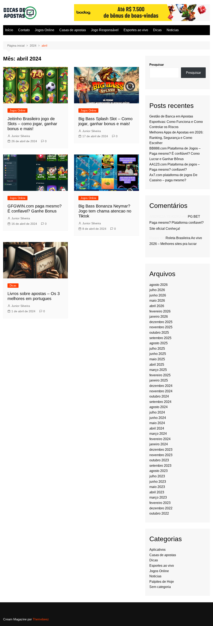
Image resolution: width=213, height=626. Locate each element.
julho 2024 (157, 412)
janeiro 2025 (158, 380)
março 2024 (158, 433)
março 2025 (158, 370)
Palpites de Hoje (161, 581)
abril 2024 (156, 428)
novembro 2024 (160, 391)
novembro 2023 (160, 455)
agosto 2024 (158, 407)
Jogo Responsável (105, 30)
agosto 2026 (158, 284)
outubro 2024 (159, 396)
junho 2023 (157, 481)
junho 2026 (157, 295)
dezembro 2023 (160, 449)
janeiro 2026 (158, 316)
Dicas (157, 30)
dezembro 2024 (160, 386)
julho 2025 (157, 348)
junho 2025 (157, 354)
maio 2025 (157, 359)
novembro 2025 (160, 327)
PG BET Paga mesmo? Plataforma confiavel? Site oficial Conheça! (176, 222)
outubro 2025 (159, 332)
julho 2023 (157, 476)
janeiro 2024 (158, 444)
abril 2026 (156, 306)
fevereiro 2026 (160, 311)
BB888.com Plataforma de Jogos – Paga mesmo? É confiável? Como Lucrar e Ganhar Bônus (175, 154)
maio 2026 (157, 300)
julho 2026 (157, 290)
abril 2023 (156, 492)
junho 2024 (157, 418)
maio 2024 (157, 423)
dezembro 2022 (160, 508)
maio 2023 (157, 487)
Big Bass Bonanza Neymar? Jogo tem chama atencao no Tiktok (104, 211)
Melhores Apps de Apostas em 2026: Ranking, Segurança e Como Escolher (176, 138)
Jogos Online (44, 30)
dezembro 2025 (160, 322)
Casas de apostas (72, 30)
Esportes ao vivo (136, 30)
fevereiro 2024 (160, 439)
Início (9, 30)
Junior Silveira (20, 136)
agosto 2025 (158, 343)
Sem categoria (160, 587)
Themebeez (41, 619)
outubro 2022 (159, 513)
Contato (24, 30)
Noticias (173, 30)
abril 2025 (156, 364)
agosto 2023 (158, 471)
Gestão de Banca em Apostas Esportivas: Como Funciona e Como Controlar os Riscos (176, 122)
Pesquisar (156, 64)
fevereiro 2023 (160, 503)
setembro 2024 (160, 402)
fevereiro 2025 (160, 375)
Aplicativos (157, 549)
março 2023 (158, 497)
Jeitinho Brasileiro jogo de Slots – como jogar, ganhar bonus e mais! (32, 123)
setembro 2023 (160, 465)
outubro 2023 (159, 460)
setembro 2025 (160, 338)
